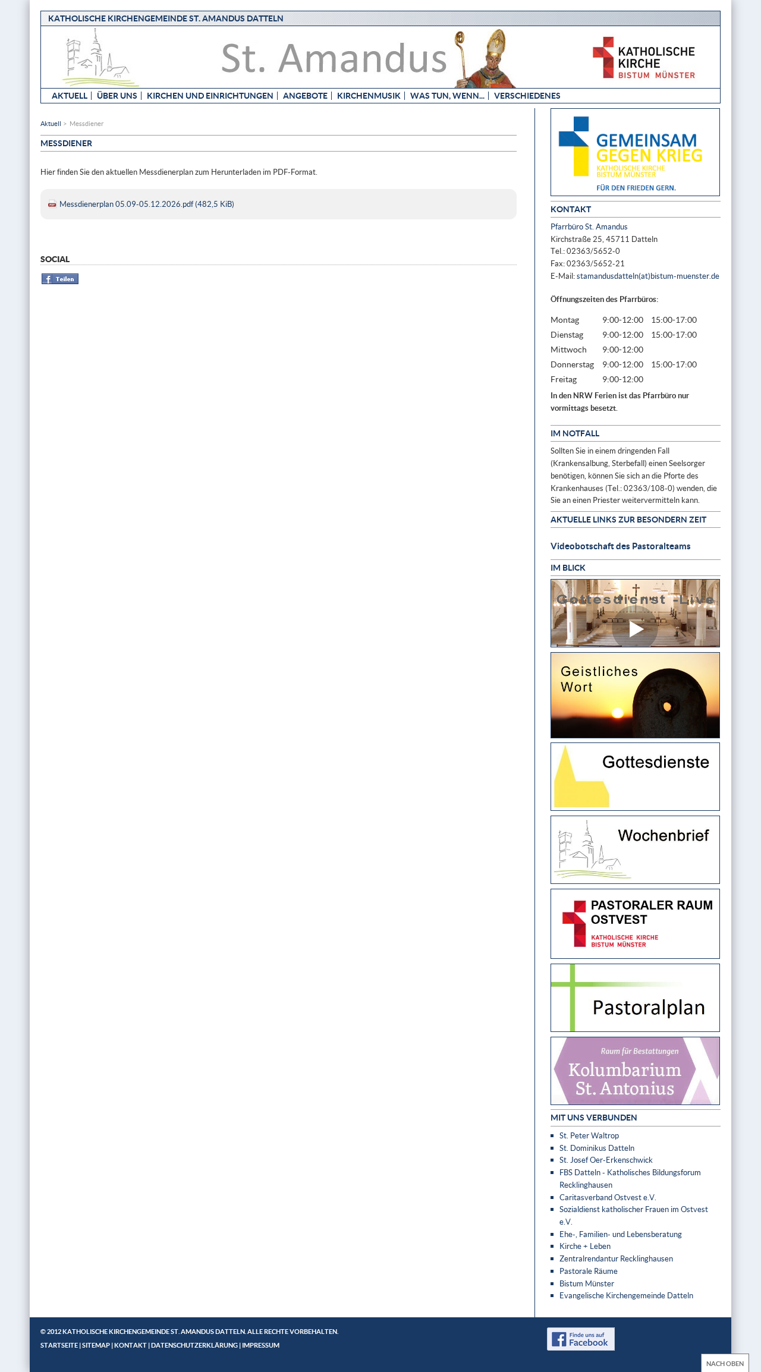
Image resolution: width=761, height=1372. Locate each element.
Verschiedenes (527, 95)
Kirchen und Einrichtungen (210, 95)
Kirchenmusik (369, 95)
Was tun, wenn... (447, 95)
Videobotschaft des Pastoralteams (621, 545)
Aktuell (69, 95)
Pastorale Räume (588, 1271)
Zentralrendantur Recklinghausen (616, 1258)
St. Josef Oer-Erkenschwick (606, 1160)
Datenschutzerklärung (194, 1345)
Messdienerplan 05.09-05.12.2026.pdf (146, 204)
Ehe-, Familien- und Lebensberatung (620, 1234)
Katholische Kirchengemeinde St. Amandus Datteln (166, 18)
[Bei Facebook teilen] (60, 282)
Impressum (260, 1345)
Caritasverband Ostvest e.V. (607, 1197)
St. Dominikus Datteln (596, 1148)
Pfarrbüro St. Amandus (589, 226)
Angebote (305, 95)
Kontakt (130, 1345)
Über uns (117, 95)
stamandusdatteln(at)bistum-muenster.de (648, 276)
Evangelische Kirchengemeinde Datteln (626, 1295)
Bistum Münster (586, 1283)
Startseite (59, 1345)
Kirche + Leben (585, 1246)
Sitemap (96, 1345)
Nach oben (725, 1363)
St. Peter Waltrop (589, 1135)
